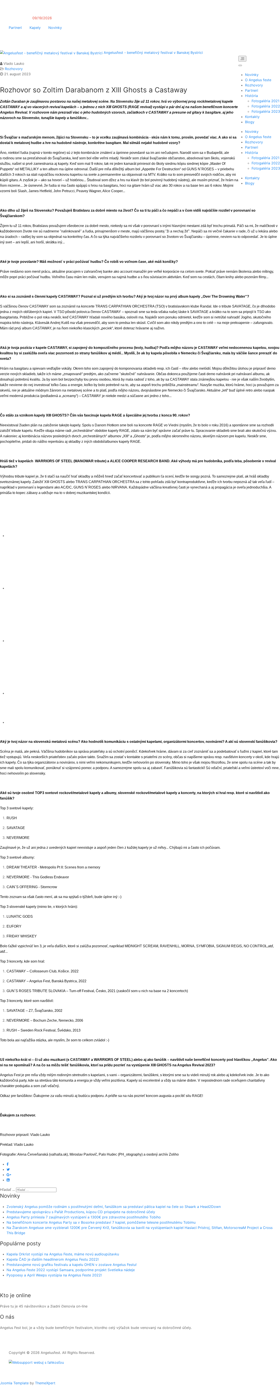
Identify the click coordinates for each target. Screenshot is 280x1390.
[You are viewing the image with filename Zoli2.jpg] (46, 588)
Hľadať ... (7, 1189)
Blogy (249, 122)
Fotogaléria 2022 (266, 106)
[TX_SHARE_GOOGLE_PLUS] (9, 1174)
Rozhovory (254, 85)
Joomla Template (14, 1383)
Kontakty (252, 116)
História (251, 95)
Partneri (15, 27)
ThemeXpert (45, 1383)
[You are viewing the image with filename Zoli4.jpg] (46, 693)
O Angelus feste (258, 80)
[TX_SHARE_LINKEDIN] (8, 1180)
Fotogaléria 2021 (265, 101)
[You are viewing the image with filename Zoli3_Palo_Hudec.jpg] (46, 640)
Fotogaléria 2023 (266, 111)
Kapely (35, 27)
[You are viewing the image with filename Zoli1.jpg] (46, 535)
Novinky (55, 27)
